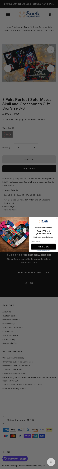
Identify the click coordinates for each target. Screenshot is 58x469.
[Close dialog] (57, 218)
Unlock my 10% (44, 247)
